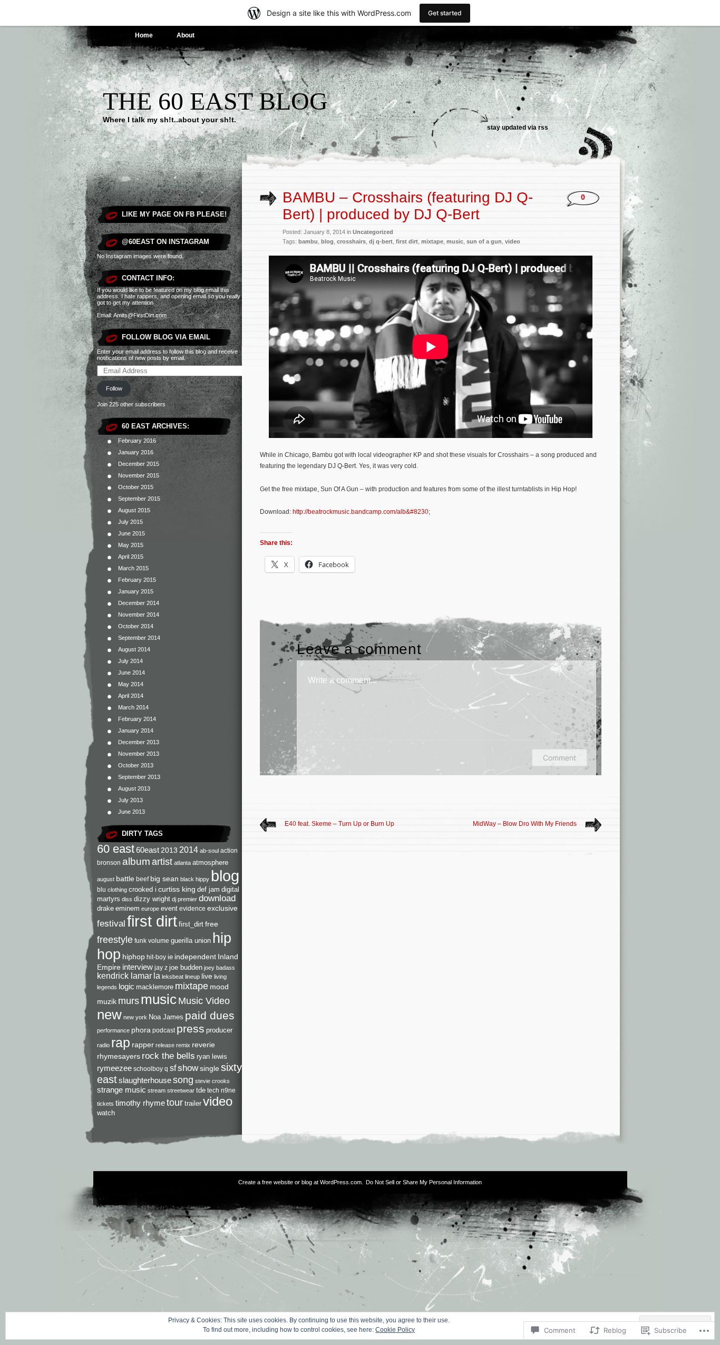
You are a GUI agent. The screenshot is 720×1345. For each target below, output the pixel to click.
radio (103, 1045)
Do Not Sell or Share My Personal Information (424, 1182)
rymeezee (114, 1068)
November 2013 (138, 754)
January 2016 (135, 452)
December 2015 (138, 464)
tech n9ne (221, 1090)
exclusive (222, 908)
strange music (121, 1090)
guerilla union (191, 940)
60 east (115, 848)
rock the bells (168, 1055)
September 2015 (139, 498)
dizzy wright (152, 899)
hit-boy (156, 957)
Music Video (204, 1001)
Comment (559, 757)
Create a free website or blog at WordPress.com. (300, 1182)
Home (144, 35)
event (169, 908)
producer (219, 1030)
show (188, 1068)
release (164, 1045)
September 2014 (139, 638)
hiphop (133, 956)
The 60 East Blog (215, 101)
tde (201, 1090)
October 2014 (135, 626)
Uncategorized (373, 232)
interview (137, 967)
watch (106, 1113)
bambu (308, 241)
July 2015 (130, 522)
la (156, 975)
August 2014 (134, 649)
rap (120, 1042)
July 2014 (130, 661)
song (183, 1080)
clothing (117, 889)
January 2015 (135, 591)
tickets (105, 1103)
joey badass (219, 967)
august (105, 879)
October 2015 (135, 487)
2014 (188, 849)
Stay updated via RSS (517, 127)
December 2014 (138, 603)
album (136, 861)
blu (101, 889)
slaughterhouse (145, 1080)
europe (150, 908)
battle (125, 878)
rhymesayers (118, 1056)
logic (126, 986)
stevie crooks (212, 1081)
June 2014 (131, 672)
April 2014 (130, 696)
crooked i (143, 889)
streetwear (180, 1090)
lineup (192, 976)
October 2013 (135, 765)
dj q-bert (381, 241)
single (209, 1068)
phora (141, 1030)
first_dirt (191, 924)
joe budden (185, 967)
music (159, 999)
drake (105, 908)
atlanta (182, 863)
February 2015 (137, 580)
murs (128, 1001)
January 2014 (135, 730)
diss (127, 899)
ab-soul (209, 850)
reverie (203, 1045)
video (217, 1101)
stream (157, 1090)
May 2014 (130, 684)
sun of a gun (484, 241)
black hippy (194, 879)
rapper (143, 1044)
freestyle (115, 939)
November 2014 (138, 614)
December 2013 (138, 742)
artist (162, 861)
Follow (114, 388)
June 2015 (131, 533)
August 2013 (134, 788)
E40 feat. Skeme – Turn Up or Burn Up (339, 823)
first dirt (152, 921)
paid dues (210, 1015)
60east (147, 849)
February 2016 (137, 440)
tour (175, 1102)
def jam (208, 889)
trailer (192, 1103)
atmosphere (210, 862)
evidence (192, 908)
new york (135, 1017)
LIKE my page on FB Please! (174, 214)
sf (173, 1068)
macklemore (154, 987)
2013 (169, 850)
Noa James (166, 1017)
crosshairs (351, 241)
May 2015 (130, 545)
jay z (161, 967)
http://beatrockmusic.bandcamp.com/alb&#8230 (361, 511)
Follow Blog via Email (166, 337)
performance (113, 1030)
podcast (163, 1030)
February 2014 (137, 719)
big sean (164, 879)
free (211, 924)
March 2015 (133, 568)
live (206, 976)
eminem (127, 908)
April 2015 (130, 556)
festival (111, 923)
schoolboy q (150, 1069)
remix (183, 1045)
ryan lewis (212, 1056)
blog (225, 876)
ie (170, 957)
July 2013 (130, 800)
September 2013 (139, 777)
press (191, 1028)
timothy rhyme (140, 1102)
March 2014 (133, 707)
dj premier (184, 899)
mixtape (191, 986)
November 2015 (138, 475)
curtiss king (177, 889)
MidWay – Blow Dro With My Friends (525, 823)
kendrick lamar (124, 975)
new (109, 1014)
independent (195, 956)
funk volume (151, 940)
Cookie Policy (395, 1329)
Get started (445, 13)
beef (142, 879)
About (185, 35)
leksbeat (172, 976)
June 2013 (131, 811)
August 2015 (134, 510)
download (217, 898)
